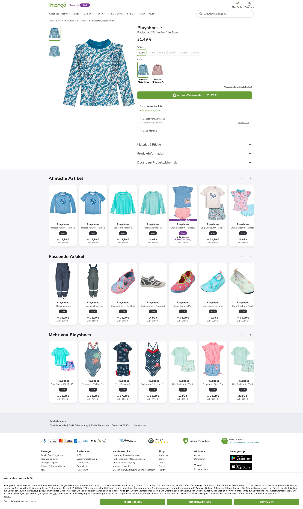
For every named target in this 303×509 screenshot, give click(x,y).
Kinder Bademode (100, 425)
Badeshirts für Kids (121, 425)
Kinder (161, 462)
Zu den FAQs (243, 122)
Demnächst (199, 458)
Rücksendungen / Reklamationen (129, 458)
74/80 (152, 52)
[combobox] (225, 14)
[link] (157, 72)
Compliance (82, 466)
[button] (249, 5)
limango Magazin (49, 462)
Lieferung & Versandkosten (126, 455)
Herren (161, 469)
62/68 (142, 52)
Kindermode (140, 425)
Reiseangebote (201, 469)
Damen (161, 466)
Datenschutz (83, 462)
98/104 (172, 52)
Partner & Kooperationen (53, 466)
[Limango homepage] (58, 5)
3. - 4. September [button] (148, 106)
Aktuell (197, 455)
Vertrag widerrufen (122, 466)
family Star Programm (52, 455)
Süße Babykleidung (78, 425)
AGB (79, 455)
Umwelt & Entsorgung (124, 462)
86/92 (162, 52)
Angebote (163, 455)
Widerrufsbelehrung (87, 458)
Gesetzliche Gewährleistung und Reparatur (134, 469)
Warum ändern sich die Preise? (238, 87)
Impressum (82, 469)
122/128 (195, 52)
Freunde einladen (49, 458)
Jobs (43, 469)
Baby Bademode (58, 425)
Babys (161, 458)
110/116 (183, 52)
